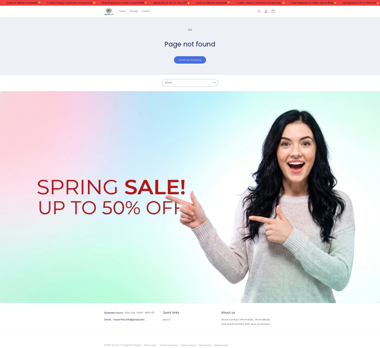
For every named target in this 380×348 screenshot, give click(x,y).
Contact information (169, 345)
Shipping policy (221, 345)
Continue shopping (190, 60)
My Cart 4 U (117, 345)
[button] (259, 11)
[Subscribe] (214, 82)
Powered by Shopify (132, 345)
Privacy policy (150, 345)
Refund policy (205, 345)
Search (166, 320)
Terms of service (188, 345)
